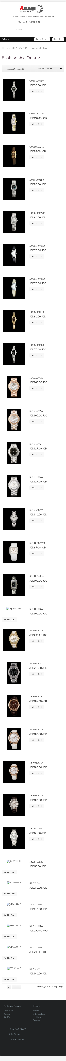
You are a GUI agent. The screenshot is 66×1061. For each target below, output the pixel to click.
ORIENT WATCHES (19, 48)
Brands (36, 1010)
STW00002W (36, 904)
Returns (7, 1014)
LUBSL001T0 (36, 311)
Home (5, 48)
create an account (47, 17)
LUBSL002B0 (36, 344)
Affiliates (37, 1017)
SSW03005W (36, 795)
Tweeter (54, 1051)
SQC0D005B (35, 443)
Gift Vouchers (39, 1014)
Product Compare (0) (16, 69)
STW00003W (36, 926)
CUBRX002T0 (36, 146)
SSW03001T (35, 696)
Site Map (7, 1017)
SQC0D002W (36, 410)
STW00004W (36, 947)
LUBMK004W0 (37, 278)
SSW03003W (36, 762)
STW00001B (35, 883)
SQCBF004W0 (36, 609)
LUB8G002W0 (37, 212)
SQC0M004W (36, 510)
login (35, 17)
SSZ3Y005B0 (36, 861)
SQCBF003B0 (36, 576)
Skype (48, 1051)
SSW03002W (36, 729)
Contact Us (8, 1010)
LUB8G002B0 (36, 179)
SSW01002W (36, 630)
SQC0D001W (36, 377)
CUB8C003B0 (36, 80)
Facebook (36, 1051)
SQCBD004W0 (37, 542)
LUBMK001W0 (37, 245)
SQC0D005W (36, 477)
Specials (36, 1020)
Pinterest (60, 1051)
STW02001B (35, 968)
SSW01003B (35, 663)
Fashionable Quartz (40, 48)
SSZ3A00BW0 (36, 828)
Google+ (42, 1051)
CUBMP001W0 (37, 113)
